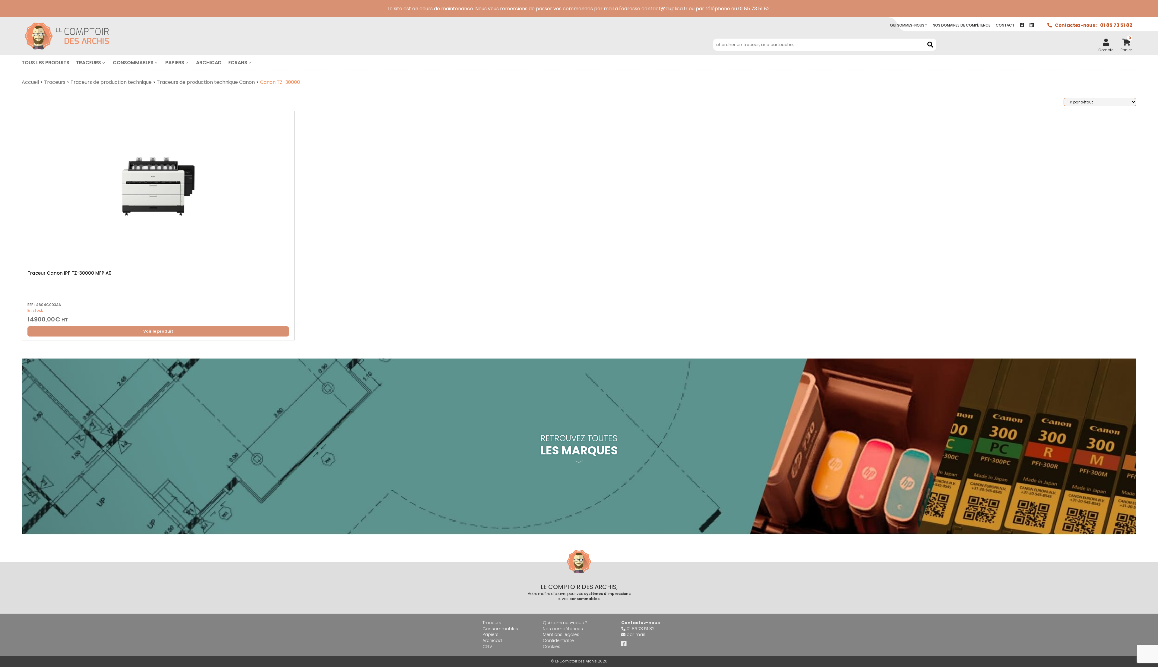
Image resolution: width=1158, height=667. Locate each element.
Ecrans (237, 62)
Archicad (209, 62)
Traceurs (88, 62)
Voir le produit (158, 331)
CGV (487, 646)
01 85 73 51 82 (1116, 25)
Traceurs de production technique (111, 82)
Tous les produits (45, 62)
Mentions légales (561, 634)
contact (1005, 25)
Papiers (174, 62)
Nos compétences (563, 629)
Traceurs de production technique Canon (206, 82)
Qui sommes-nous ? (565, 623)
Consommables (133, 62)
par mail (636, 634)
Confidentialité (558, 640)
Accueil (30, 82)
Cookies (551, 646)
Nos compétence (961, 25)
